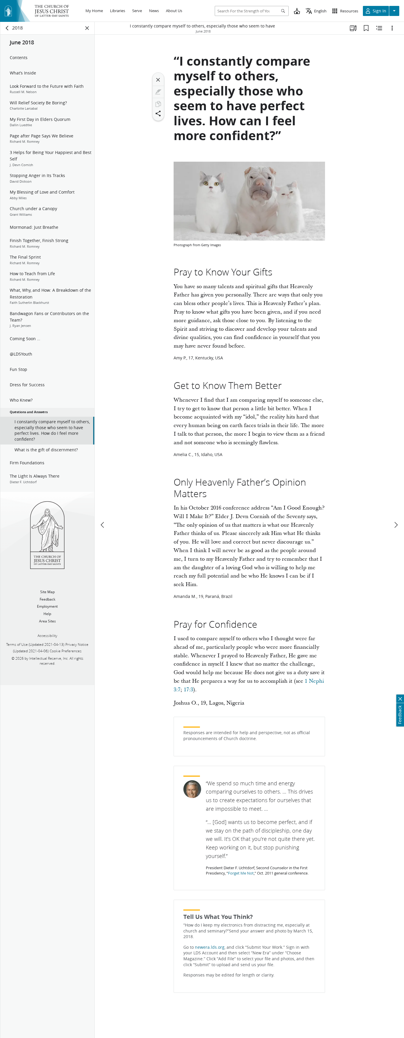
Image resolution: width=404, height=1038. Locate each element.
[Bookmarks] (366, 28)
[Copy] (158, 104)
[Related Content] (379, 28)
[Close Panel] (87, 28)
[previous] (103, 525)
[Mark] (158, 92)
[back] (7, 28)
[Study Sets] (353, 28)
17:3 (188, 689)
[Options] (392, 28)
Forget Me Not (241, 873)
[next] (396, 525)
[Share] (158, 113)
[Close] (158, 80)
